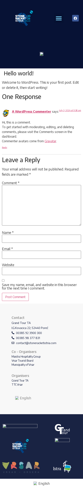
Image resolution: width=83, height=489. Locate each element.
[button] (59, 18)
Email (7, 248)
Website (8, 265)
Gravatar (50, 141)
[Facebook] (75, 18)
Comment (10, 183)
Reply (4, 147)
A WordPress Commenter (31, 111)
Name (8, 232)
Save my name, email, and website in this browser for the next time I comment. (39, 286)
